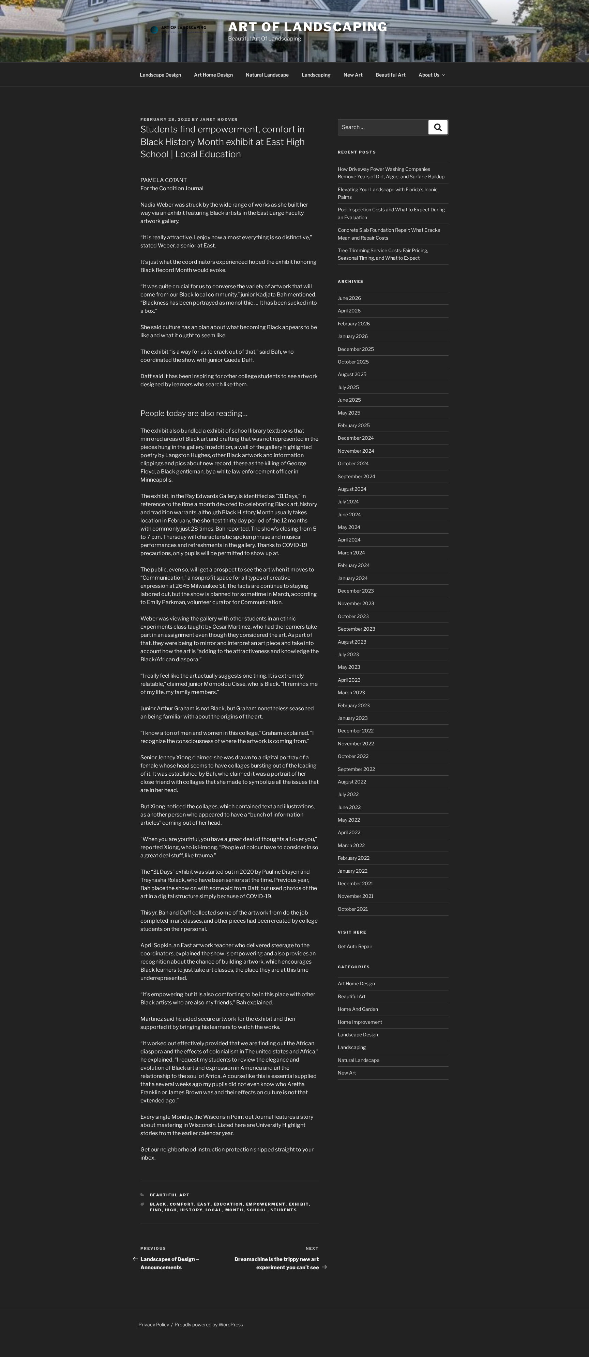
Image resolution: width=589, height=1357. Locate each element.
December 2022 (356, 730)
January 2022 (352, 871)
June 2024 (349, 514)
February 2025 (354, 425)
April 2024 (349, 540)
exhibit (299, 1204)
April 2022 (349, 832)
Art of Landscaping (308, 26)
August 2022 (352, 782)
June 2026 (349, 298)
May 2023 (349, 667)
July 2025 (348, 387)
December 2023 (356, 591)
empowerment (266, 1204)
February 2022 (353, 858)
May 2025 (349, 413)
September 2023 (356, 629)
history (191, 1210)
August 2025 (352, 374)
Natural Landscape (267, 75)
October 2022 (353, 756)
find (156, 1210)
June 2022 (349, 807)
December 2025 (356, 349)
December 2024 (356, 438)
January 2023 (353, 718)
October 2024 (353, 463)
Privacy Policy (153, 1324)
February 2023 (354, 705)
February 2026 (354, 323)
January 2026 (353, 336)
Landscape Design (160, 75)
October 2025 (353, 362)
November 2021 (356, 896)
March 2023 (351, 692)
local (214, 1210)
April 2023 (349, 680)
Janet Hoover (219, 119)
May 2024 (349, 527)
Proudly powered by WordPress (209, 1324)
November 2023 (356, 603)
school (257, 1210)
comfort (182, 1204)
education (228, 1204)
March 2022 (351, 845)
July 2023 (348, 654)
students (284, 1210)
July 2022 (348, 794)
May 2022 (349, 820)
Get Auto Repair (355, 946)
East (204, 1204)
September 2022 (356, 769)
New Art (353, 75)
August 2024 (352, 489)
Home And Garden (358, 1009)
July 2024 (348, 501)
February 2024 (354, 565)
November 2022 (356, 743)
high (171, 1210)
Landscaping (316, 75)
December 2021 (355, 883)
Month (234, 1210)
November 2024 (356, 451)
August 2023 (352, 642)
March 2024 (351, 552)
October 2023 (353, 616)
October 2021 (353, 909)
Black (158, 1204)
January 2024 (353, 578)
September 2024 (356, 476)
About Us (429, 75)
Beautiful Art (391, 75)
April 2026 (349, 310)
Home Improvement (360, 1022)
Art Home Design (213, 75)
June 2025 (349, 400)
